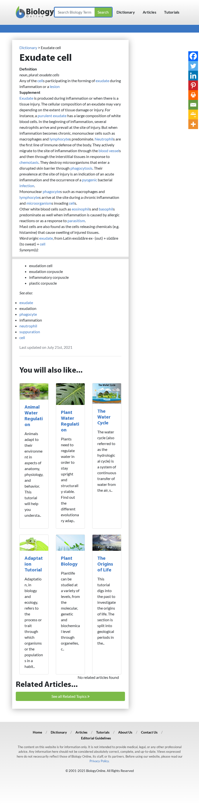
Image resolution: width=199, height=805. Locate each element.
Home (37, 732)
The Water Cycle (104, 417)
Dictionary (125, 12)
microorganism (38, 203)
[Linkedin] (193, 75)
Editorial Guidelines (96, 738)
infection (26, 185)
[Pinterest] (193, 85)
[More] (193, 124)
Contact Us (149, 732)
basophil (106, 209)
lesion (55, 86)
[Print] (193, 95)
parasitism (76, 220)
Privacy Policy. (99, 761)
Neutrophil (104, 139)
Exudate (26, 98)
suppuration (29, 331)
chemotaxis (29, 162)
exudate (102, 80)
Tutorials (171, 12)
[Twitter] (193, 66)
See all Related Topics (69, 696)
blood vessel (109, 150)
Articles (149, 12)
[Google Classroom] (193, 114)
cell (40, 80)
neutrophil (28, 326)
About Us (125, 732)
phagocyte (51, 191)
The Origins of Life (105, 564)
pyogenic (89, 179)
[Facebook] (193, 56)
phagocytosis (81, 168)
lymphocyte (59, 139)
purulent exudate (52, 115)
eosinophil (80, 209)
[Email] (193, 105)
